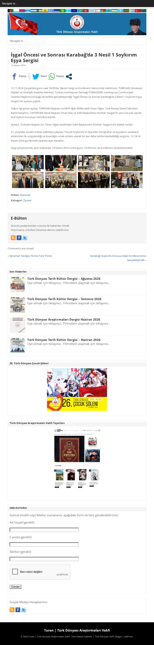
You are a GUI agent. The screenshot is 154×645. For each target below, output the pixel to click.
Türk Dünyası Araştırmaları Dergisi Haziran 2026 (63, 319)
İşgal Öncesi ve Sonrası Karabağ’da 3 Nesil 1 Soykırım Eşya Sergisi (74, 57)
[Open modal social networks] (68, 76)
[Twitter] (24, 237)
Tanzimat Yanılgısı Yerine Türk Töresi (30, 256)
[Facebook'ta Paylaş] (18, 76)
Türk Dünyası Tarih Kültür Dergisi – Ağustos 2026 (63, 279)
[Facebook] (19, 237)
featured (25, 195)
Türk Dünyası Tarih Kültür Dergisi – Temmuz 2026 (64, 299)
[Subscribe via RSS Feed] (13, 237)
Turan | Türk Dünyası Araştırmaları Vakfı (77, 630)
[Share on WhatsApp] (56, 76)
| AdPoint (128, 636)
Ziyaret (27, 200)
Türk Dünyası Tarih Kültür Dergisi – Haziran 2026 (63, 340)
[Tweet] (39, 76)
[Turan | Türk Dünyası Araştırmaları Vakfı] (77, 34)
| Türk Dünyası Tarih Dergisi (107, 636)
